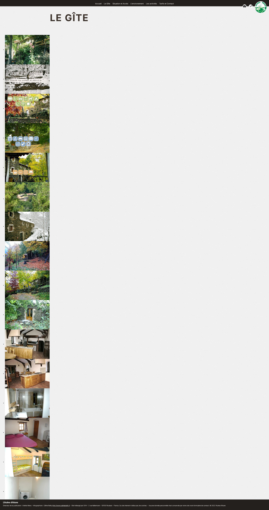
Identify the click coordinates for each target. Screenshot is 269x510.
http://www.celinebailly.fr (61, 505)
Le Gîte (107, 4)
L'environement (137, 4)
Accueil (98, 4)
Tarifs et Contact (166, 4)
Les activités (151, 4)
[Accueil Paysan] (260, 7)
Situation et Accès (120, 4)
